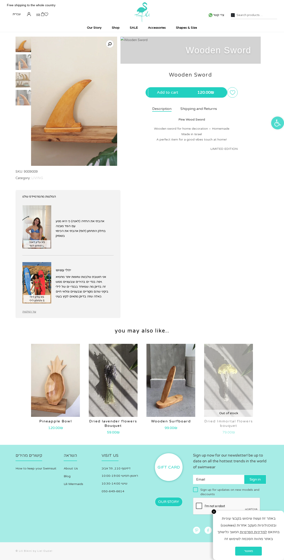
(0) (38, 14)
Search (233, 15)
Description (162, 109)
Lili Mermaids (73, 484)
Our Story (168, 502)
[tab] (157, 109)
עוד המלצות (29, 311)
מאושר (248, 551)
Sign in (255, 479)
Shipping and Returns (198, 109)
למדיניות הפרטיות (253, 532)
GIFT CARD (169, 467)
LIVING (37, 178)
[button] (277, 123)
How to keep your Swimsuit (36, 468)
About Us (71, 468)
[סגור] (214, 511)
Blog (67, 476)
